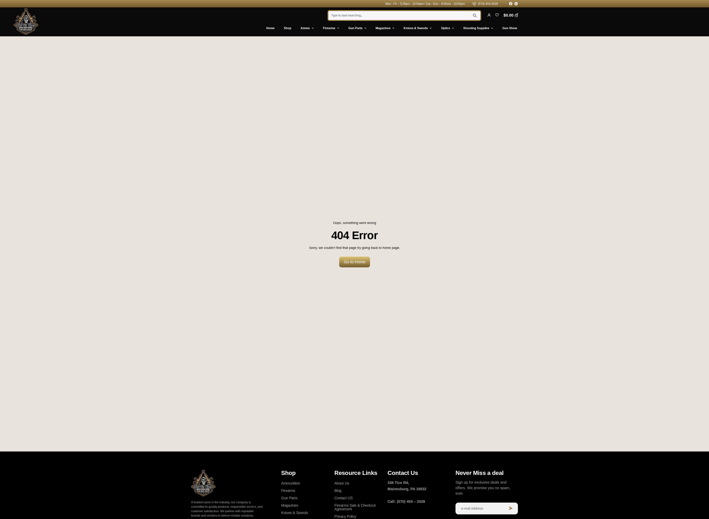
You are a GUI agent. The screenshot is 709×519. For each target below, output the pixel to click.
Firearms (329, 28)
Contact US (343, 498)
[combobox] (398, 15)
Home (270, 28)
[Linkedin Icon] (516, 4)
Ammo (305, 28)
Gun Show (509, 28)
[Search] (475, 15)
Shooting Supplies (476, 28)
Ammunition (290, 483)
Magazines (383, 28)
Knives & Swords (416, 28)
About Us (341, 483)
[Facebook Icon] (511, 4)
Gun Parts (355, 28)
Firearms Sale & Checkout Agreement (355, 507)
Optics (445, 28)
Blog (337, 491)
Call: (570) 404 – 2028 (406, 501)
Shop (287, 28)
